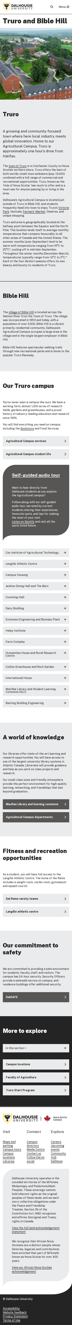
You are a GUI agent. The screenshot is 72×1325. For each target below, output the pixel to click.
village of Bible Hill (21, 312)
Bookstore (27, 428)
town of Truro (18, 166)
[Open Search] (51, 6)
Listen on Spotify (23, 521)
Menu (63, 6)
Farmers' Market (34, 211)
